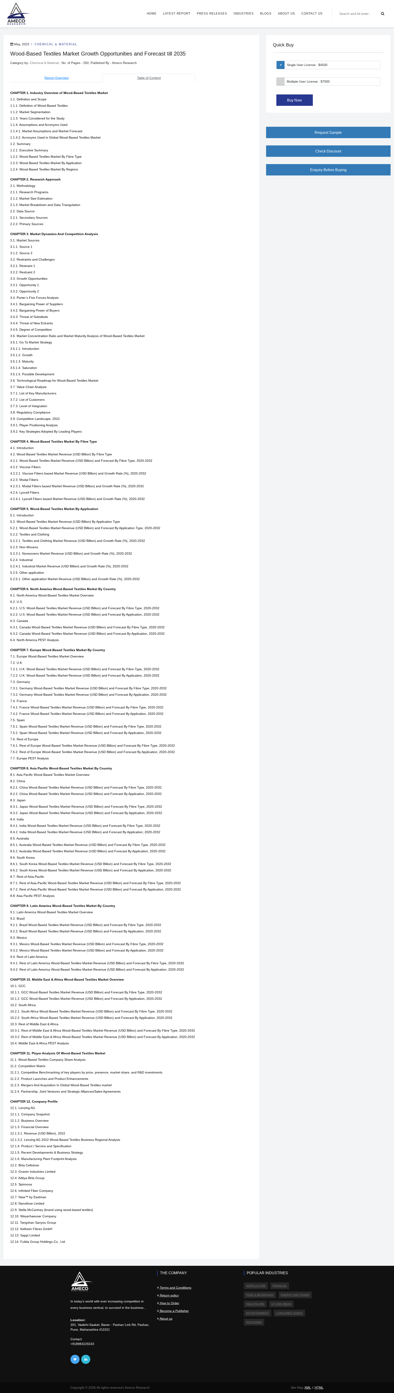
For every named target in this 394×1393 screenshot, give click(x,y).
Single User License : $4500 (307, 65)
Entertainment (257, 1313)
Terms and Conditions (175, 1287)
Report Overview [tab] (56, 78)
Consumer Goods (289, 1313)
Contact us (312, 13)
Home (152, 13)
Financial (279, 1285)
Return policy (169, 1295)
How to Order (169, 1303)
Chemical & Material (56, 44)
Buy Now (294, 100)
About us (286, 13)
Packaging (254, 1322)
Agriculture (256, 1285)
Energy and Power (295, 1295)
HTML (319, 1387)
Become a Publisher (174, 1311)
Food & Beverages (260, 1295)
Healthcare (255, 1304)
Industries (243, 13)
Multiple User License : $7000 (308, 81)
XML (307, 1387)
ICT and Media (281, 1304)
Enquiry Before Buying (328, 170)
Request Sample (328, 132)
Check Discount (328, 151)
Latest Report (176, 13)
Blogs (266, 13)
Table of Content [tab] (149, 78)
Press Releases (212, 13)
